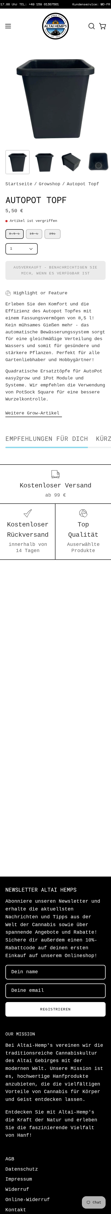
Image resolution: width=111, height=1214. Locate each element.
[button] (91, 26)
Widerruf (17, 1189)
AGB (9, 1159)
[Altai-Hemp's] (55, 26)
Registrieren (55, 1009)
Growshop (49, 184)
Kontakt (15, 1210)
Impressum (18, 1179)
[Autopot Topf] (17, 162)
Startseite (18, 184)
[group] (55, 4)
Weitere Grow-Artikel (33, 413)
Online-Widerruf (27, 1200)
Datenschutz (21, 1169)
